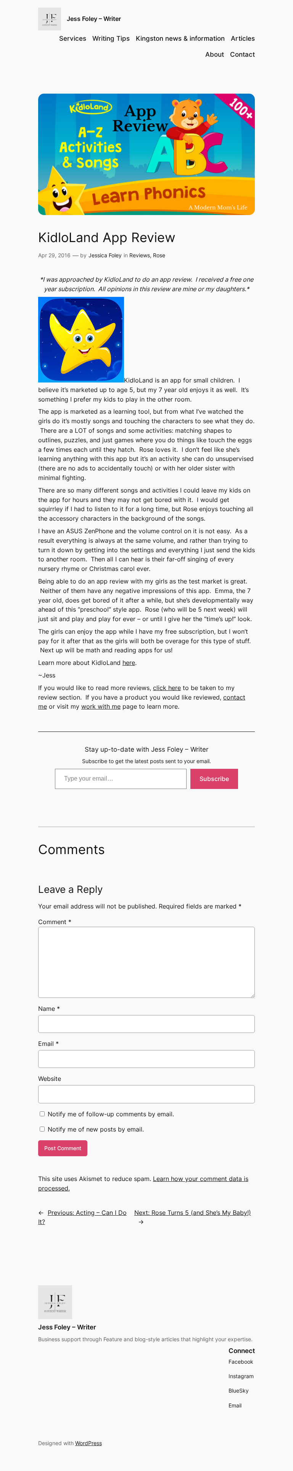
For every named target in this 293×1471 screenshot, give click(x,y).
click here (167, 688)
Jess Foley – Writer (94, 18)
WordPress (88, 1443)
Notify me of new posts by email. (96, 1129)
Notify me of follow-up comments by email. (111, 1114)
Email (48, 1043)
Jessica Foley (105, 255)
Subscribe (214, 779)
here (128, 662)
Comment (54, 922)
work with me (101, 706)
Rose (159, 255)
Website (49, 1078)
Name (49, 1008)
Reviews (139, 255)
